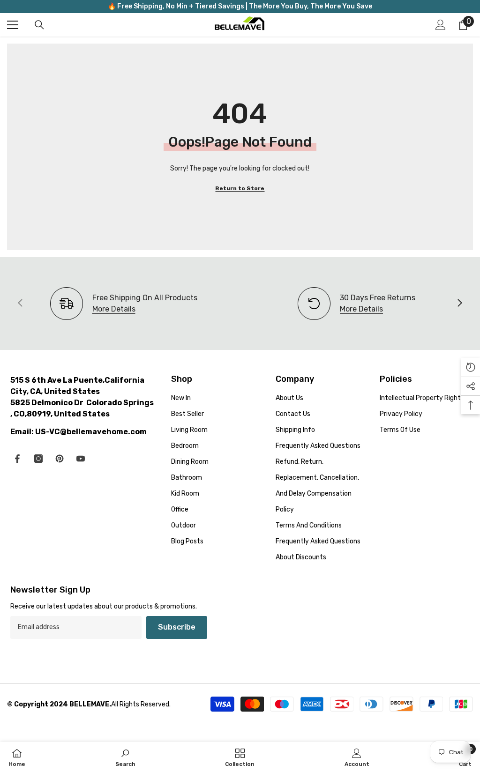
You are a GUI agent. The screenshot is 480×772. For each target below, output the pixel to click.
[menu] (12, 24)
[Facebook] (17, 459)
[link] (356, 304)
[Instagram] (38, 459)
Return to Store (239, 188)
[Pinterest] (59, 459)
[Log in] (440, 25)
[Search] (39, 24)
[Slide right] (459, 303)
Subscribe (176, 627)
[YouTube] (81, 459)
